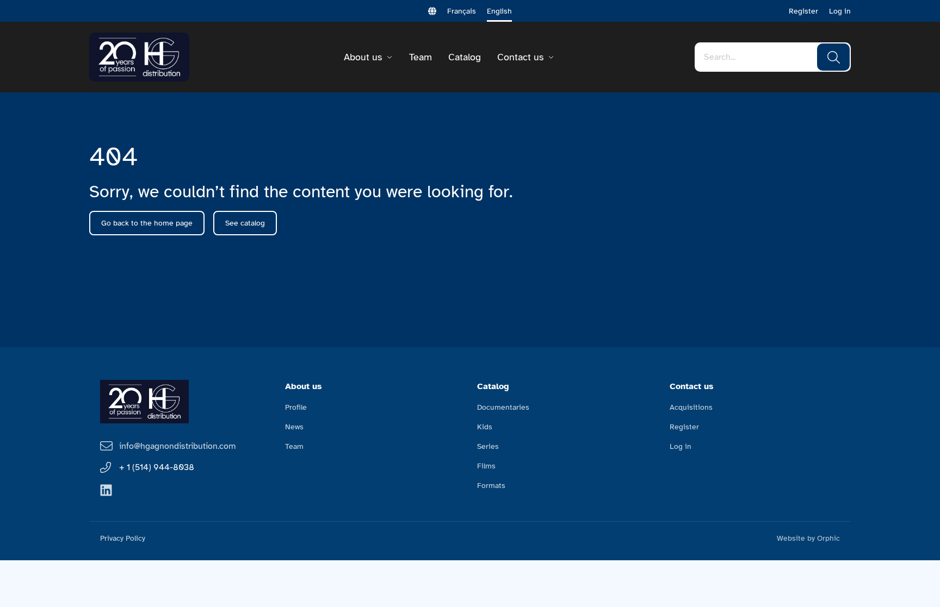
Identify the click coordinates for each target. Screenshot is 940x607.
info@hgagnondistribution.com (177, 446)
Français (461, 11)
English (499, 11)
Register (803, 11)
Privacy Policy (122, 538)
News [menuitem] (294, 426)
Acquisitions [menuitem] (691, 407)
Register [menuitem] (684, 426)
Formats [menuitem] (491, 485)
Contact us (520, 57)
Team (420, 57)
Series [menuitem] (488, 446)
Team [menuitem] (294, 446)
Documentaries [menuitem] (503, 407)
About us (363, 57)
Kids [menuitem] (484, 426)
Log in (840, 11)
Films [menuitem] (486, 466)
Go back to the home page (147, 223)
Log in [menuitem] (680, 446)
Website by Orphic (808, 538)
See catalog (245, 223)
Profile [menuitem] (296, 407)
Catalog (464, 57)
